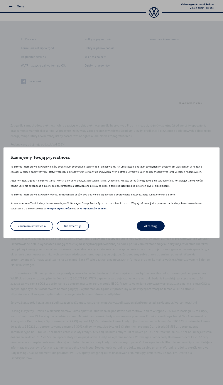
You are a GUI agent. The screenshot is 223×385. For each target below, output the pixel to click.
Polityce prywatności (59, 208)
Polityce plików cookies (93, 208)
